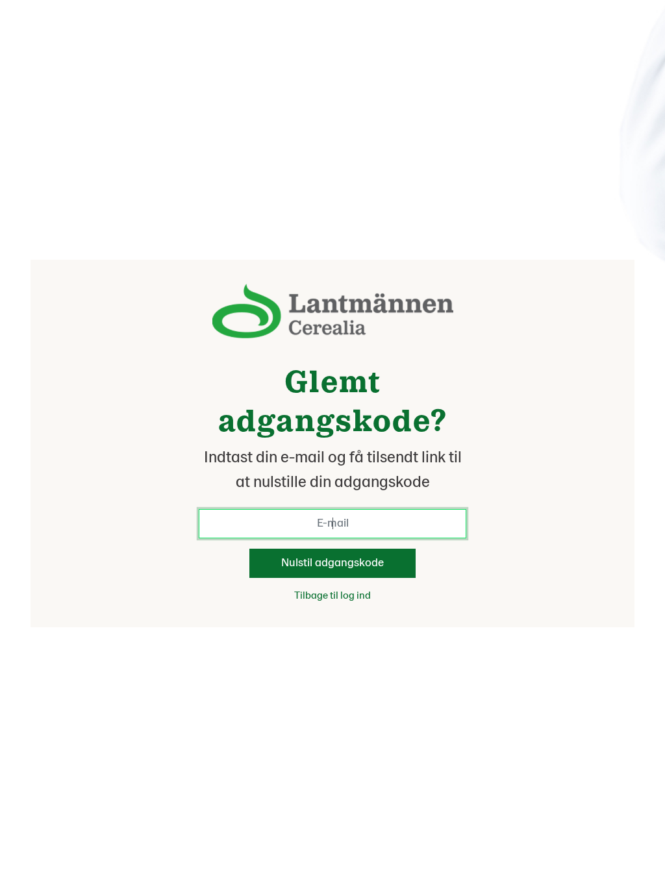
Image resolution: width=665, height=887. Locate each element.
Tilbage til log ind (332, 595)
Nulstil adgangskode (332, 563)
